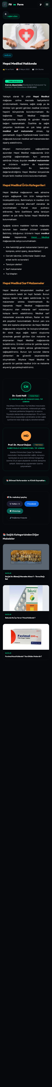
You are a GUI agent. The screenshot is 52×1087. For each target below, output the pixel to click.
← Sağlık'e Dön (11, 16)
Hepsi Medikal (40, 237)
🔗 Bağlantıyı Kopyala (18, 518)
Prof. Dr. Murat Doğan (13, 85)
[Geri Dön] (6, 14)
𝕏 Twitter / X (15, 504)
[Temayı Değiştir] (40, 4)
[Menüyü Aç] (47, 4)
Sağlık (8, 55)
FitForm (16, 4)
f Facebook (31, 504)
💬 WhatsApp (15, 511)
